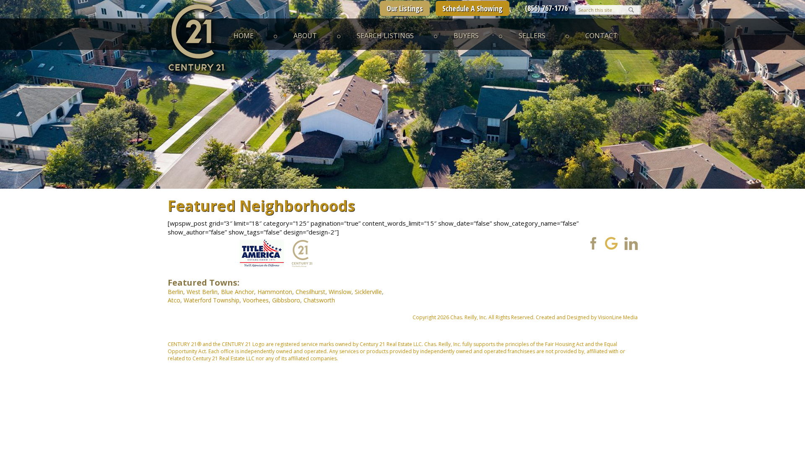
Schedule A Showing (472, 8)
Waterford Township (211, 300)
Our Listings (405, 8)
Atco (174, 300)
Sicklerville (368, 292)
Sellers (532, 35)
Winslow (340, 292)
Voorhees (256, 300)
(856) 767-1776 (546, 8)
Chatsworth (319, 300)
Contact (601, 35)
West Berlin (202, 292)
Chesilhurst (310, 292)
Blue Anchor (237, 292)
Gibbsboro (286, 300)
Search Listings (385, 35)
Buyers (466, 35)
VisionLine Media (618, 317)
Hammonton (274, 292)
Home (244, 35)
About (305, 35)
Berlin (175, 292)
